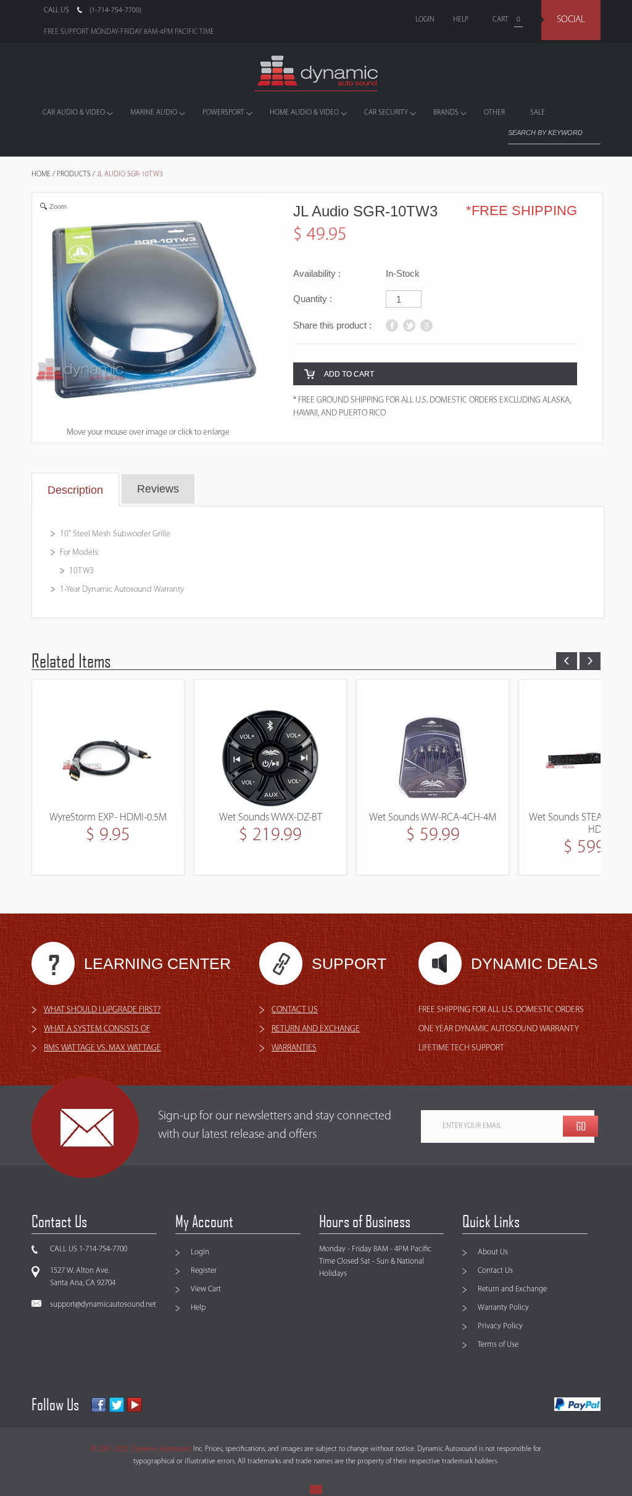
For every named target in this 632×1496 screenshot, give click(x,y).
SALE (537, 112)
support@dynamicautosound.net (103, 1305)
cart (501, 19)
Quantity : (312, 298)
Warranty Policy (503, 1308)
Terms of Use (498, 1345)
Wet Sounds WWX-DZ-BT (108, 817)
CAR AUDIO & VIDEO (74, 112)
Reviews (158, 489)
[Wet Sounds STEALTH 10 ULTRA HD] (433, 748)
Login (200, 1252)
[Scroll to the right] (590, 660)
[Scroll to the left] (566, 660)
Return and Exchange (512, 1289)
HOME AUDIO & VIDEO (304, 112)
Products (74, 174)
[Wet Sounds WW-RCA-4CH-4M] (270, 748)
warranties (294, 1048)
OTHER (494, 112)
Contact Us (495, 1271)
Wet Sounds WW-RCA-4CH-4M (270, 817)
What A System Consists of (97, 1029)
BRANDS (446, 112)
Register (204, 1271)
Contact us (295, 1010)
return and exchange (316, 1029)
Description (75, 490)
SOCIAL (571, 20)
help (460, 19)
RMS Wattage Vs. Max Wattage (102, 1048)
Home (41, 174)
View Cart (206, 1289)
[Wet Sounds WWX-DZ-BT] (108, 748)
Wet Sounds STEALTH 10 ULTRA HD (433, 823)
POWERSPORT (223, 112)
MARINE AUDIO (153, 112)
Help (198, 1308)
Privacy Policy (500, 1326)
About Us (493, 1252)
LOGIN (424, 19)
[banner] (316, 73)
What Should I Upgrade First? (102, 1010)
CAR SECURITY (386, 112)
